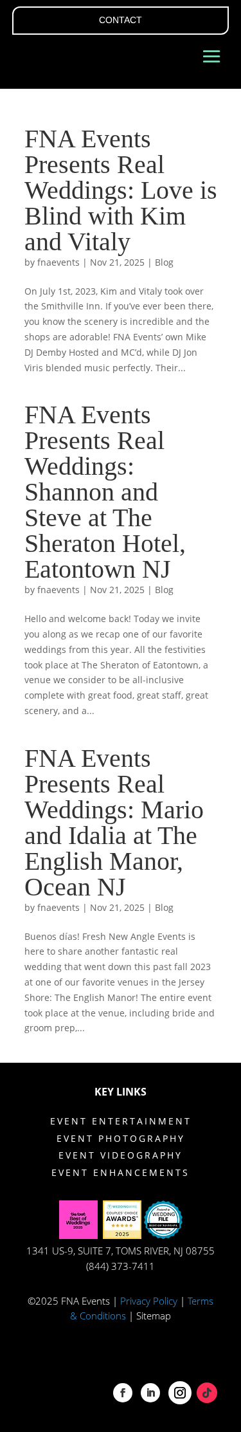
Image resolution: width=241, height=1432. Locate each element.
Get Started (146, 1366)
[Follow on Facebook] (122, 1392)
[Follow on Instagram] (180, 1392)
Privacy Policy (148, 1300)
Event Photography (121, 1138)
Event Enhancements (120, 1172)
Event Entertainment (121, 1121)
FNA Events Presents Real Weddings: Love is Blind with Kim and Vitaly (120, 190)
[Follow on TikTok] (207, 1392)
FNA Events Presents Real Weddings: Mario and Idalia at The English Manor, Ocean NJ (114, 822)
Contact (120, 20)
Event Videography (120, 1155)
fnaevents (58, 262)
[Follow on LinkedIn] (150, 1392)
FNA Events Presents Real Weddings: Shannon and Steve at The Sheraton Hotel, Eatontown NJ (105, 491)
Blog (164, 262)
